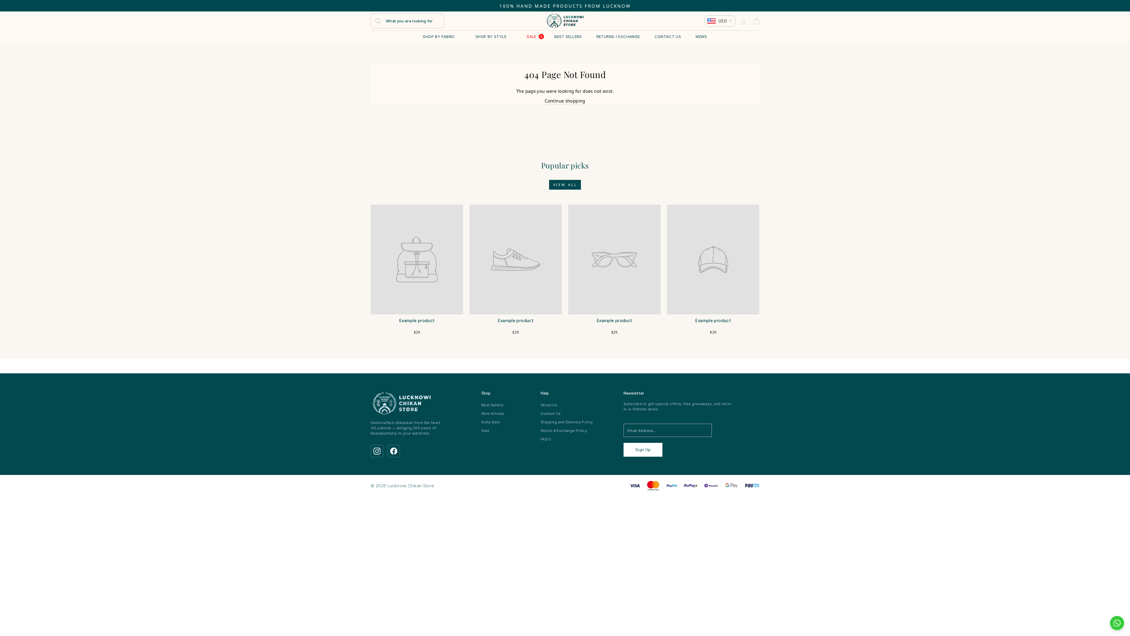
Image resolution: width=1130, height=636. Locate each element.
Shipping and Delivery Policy (567, 422)
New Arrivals (492, 413)
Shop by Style (492, 36)
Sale (531, 36)
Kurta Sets (490, 422)
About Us (549, 405)
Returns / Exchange (618, 36)
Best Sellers (568, 36)
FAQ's (546, 439)
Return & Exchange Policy (564, 430)
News (701, 36)
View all (565, 184)
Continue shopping (565, 101)
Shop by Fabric (439, 36)
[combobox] (407, 21)
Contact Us (667, 36)
